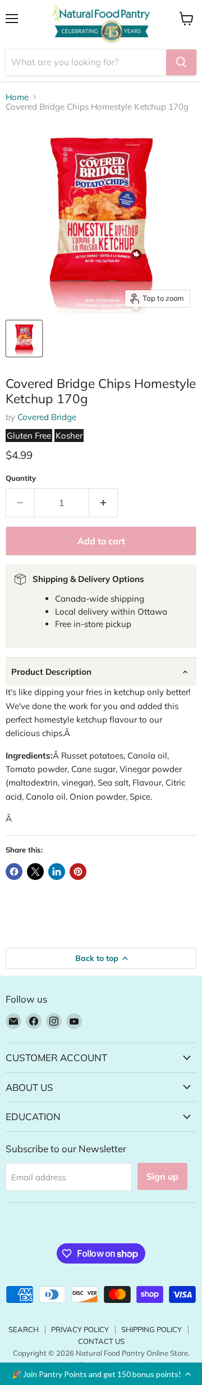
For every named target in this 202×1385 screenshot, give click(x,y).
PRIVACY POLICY (80, 1329)
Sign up (162, 1176)
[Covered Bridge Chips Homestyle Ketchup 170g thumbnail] (24, 339)
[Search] (181, 62)
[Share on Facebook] (14, 871)
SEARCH (23, 1329)
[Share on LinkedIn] (56, 871)
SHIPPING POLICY (151, 1329)
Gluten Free (29, 435)
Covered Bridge (46, 417)
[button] (101, 1374)
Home (17, 97)
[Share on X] (35, 871)
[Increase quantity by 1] (103, 502)
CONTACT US (101, 1341)
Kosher (69, 435)
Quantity (21, 478)
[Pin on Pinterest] (78, 871)
